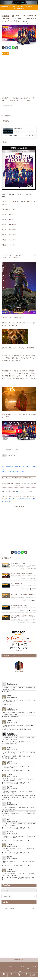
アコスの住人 (19, 671)
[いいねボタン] (4, 455)
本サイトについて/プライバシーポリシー (28, 967)
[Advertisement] (19, 75)
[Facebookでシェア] (6, 47)
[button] (16, 47)
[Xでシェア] (3, 47)
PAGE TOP (20, 959)
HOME (10, 966)
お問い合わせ (19, 971)
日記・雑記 (6, 53)
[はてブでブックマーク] (9, 47)
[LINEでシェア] (13, 47)
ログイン (20, 491)
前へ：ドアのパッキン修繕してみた (13, 471)
